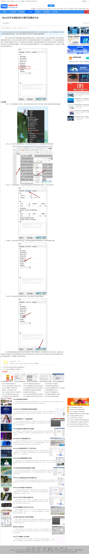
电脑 (43, 8)
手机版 (36, 363)
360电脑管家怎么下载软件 (6, 518)
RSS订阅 (61, 548)
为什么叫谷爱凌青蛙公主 (6, 423)
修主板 (65, 8)
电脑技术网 (8, 28)
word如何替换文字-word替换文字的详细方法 (79, 422)
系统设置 (79, 8)
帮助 (66, 548)
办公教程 (14, 28)
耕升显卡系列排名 (6, 509)
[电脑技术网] (9, 8)
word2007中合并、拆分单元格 (76, 417)
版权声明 (45, 548)
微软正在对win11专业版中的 (6, 449)
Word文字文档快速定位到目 (19, 381)
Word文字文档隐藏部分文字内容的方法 (13, 369)
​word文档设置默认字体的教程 (76, 407)
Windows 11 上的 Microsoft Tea (6, 440)
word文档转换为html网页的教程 (51, 396)
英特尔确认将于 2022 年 (6, 414)
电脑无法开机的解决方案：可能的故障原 (74, 34)
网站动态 (39, 548)
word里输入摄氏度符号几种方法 (76, 415)
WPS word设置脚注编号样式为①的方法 (10, 394)
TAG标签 (56, 548)
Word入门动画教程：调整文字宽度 (9, 387)
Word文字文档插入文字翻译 (45, 381)
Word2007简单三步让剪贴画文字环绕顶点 (79, 424)
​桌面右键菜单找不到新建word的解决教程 (32, 390)
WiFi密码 (61, 8)
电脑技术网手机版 (78, 550)
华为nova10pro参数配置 (6, 500)
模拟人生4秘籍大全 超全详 (6, 492)
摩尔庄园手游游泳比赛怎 (6, 474)
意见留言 (39, 550)
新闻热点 (84, 1)
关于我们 (28, 548)
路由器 (40, 8)
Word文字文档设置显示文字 (32, 381)
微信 (53, 8)
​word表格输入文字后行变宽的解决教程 (10, 396)
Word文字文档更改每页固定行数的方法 (31, 383)
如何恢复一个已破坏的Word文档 (9, 390)
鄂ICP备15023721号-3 (68, 550)
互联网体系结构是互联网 (6, 466)
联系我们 (34, 548)
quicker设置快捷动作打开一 (6, 526)
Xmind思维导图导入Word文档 (7, 381)
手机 (37, 8)
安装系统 (75, 8)
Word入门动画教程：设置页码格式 (77, 411)
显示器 (45, 8)
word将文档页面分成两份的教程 (51, 385)
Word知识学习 (6, 23)
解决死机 (84, 8)
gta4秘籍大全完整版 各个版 (6, 483)
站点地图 (44, 550)
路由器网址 (71, 8)
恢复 (58, 8)
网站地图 (50, 548)
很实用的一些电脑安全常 (6, 457)
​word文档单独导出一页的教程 (51, 383)
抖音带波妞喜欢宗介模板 (6, 405)
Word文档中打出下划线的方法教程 (77, 409)
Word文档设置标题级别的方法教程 (52, 394)
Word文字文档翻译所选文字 (58, 381)
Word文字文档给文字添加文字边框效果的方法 (14, 367)
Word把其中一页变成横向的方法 (52, 392)
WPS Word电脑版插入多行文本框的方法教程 (33, 385)
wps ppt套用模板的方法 (74, 44)
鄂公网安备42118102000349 (55, 550)
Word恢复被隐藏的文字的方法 (51, 390)
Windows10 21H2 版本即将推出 (6, 431)
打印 (19, 361)
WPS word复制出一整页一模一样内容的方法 (11, 392)
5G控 (56, 8)
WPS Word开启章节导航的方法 (9, 383)
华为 (68, 8)
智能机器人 (49, 8)
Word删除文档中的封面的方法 (29, 392)
